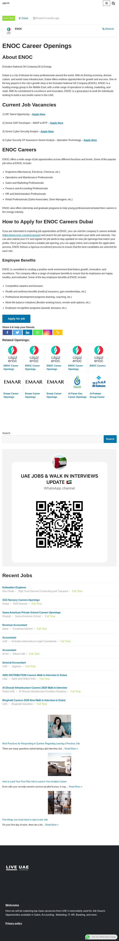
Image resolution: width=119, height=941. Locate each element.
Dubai (25, 18)
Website (109, 29)
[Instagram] (47, 332)
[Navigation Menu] (106, 3)
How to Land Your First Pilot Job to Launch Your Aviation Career (34, 781)
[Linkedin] (27, 332)
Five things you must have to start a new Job (25, 819)
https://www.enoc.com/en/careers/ (21, 235)
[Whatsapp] (37, 332)
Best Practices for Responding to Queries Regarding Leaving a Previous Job (41, 743)
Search (6, 433)
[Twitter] (17, 332)
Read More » (71, 748)
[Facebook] (7, 332)
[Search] (113, 3)
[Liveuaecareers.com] (6, 3)
